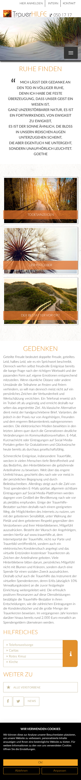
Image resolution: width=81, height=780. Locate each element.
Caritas (14, 650)
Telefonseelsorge (21, 645)
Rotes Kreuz (17, 656)
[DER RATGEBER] (40, 250)
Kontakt (69, 3)
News (32, 701)
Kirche (13, 662)
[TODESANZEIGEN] (40, 200)
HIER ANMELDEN (31, 3)
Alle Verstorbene (27, 687)
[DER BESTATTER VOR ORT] (40, 301)
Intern (53, 3)
